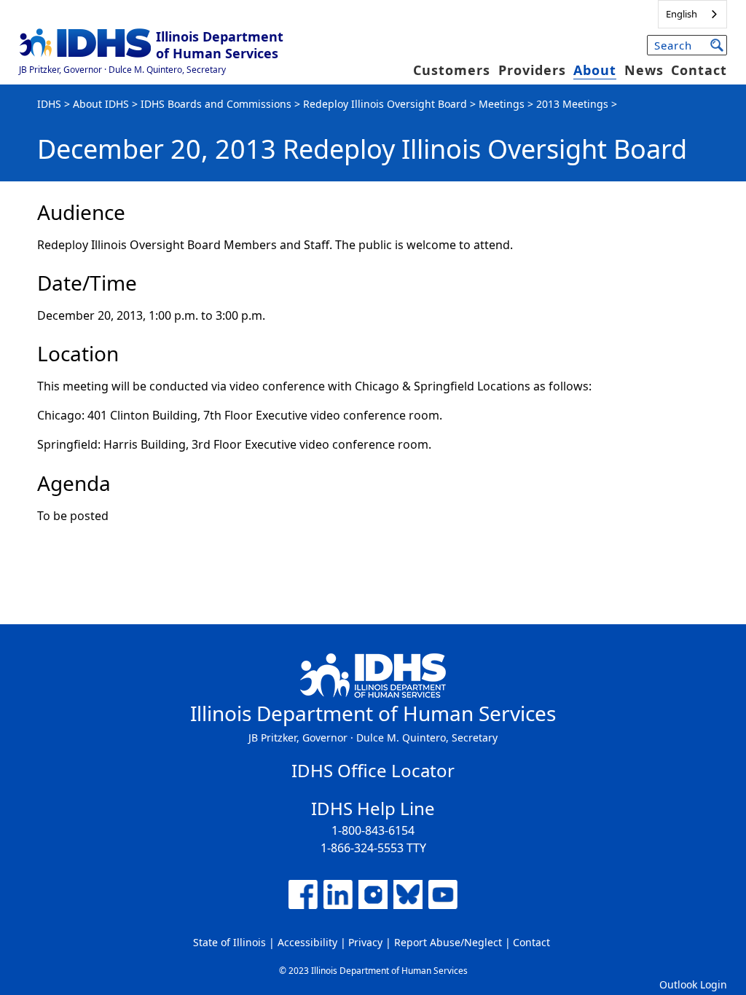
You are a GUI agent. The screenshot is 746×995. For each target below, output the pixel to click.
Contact (699, 70)
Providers (532, 70)
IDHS (49, 104)
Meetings (502, 104)
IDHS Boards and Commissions (216, 104)
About (594, 70)
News (644, 70)
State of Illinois (229, 942)
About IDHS (101, 104)
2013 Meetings (572, 104)
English (681, 13)
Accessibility (307, 942)
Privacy (365, 942)
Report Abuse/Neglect (448, 942)
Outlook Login (693, 984)
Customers (451, 70)
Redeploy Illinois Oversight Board (385, 104)
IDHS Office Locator (373, 770)
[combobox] (692, 14)
